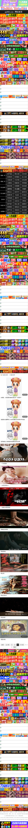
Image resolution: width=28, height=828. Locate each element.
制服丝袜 (17, 183)
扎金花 (17, 195)
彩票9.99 (9, 195)
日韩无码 (24, 213)
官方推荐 (3, 193)
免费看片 (3, 211)
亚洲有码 (9, 177)
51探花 (24, 198)
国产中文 (9, 210)
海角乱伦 (17, 207)
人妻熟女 (9, 183)
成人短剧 (24, 210)
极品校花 (9, 213)
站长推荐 (3, 187)
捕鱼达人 (9, 192)
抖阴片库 (3, 205)
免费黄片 (24, 204)
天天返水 (24, 195)
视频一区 (3, 175)
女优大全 (17, 201)
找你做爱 (24, 186)
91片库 (10, 201)
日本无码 (24, 174)
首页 (2, 644)
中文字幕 (17, 180)
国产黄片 (9, 204)
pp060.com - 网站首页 (13, 12)
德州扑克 (24, 192)
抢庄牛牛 (17, 192)
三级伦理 (9, 180)
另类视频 (24, 183)
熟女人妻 (17, 204)
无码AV (3, 199)
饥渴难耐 (17, 186)
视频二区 (3, 181)
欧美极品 (17, 177)
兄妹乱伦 (17, 210)
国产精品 (9, 174)
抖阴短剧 (17, 213)
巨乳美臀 (24, 180)
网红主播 (17, 174)
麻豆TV (17, 198)
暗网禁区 (9, 207)
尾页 (15, 647)
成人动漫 (24, 177)
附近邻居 (9, 186)
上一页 (7, 644)
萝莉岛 (24, 201)
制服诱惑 (24, 207)
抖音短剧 (9, 198)
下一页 (21, 644)
